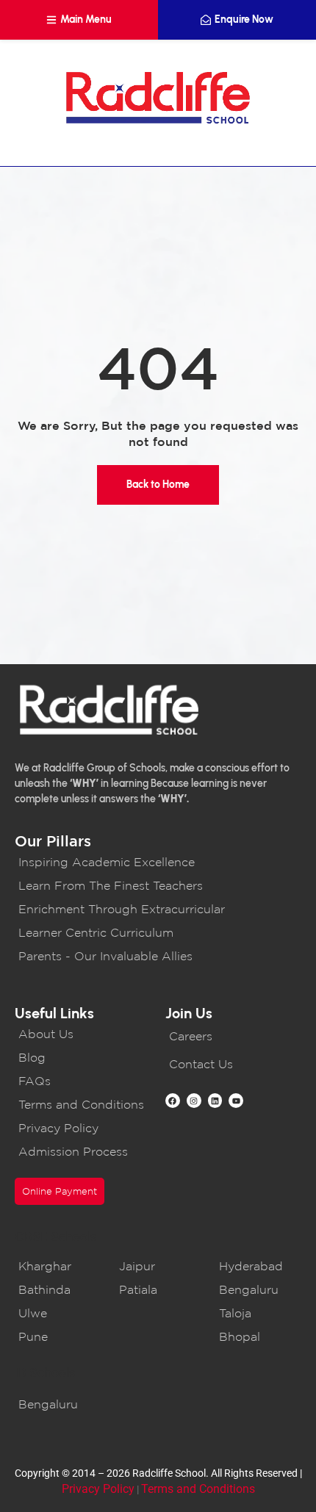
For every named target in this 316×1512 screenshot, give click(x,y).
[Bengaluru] (258, 1289)
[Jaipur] (158, 1266)
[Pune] (58, 1336)
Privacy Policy (98, 1489)
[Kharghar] (58, 1266)
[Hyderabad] (258, 1266)
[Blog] (83, 1057)
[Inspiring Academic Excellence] (158, 862)
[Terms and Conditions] (83, 1104)
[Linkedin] (215, 1100)
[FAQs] (83, 1081)
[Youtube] (236, 1100)
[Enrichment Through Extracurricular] (158, 909)
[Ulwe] (58, 1313)
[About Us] (83, 1034)
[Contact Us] (233, 1064)
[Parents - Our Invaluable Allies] (158, 956)
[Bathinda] (58, 1289)
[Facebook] (172, 1100)
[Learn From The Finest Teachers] (158, 885)
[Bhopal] (258, 1336)
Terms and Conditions (198, 1489)
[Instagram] (194, 1100)
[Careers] (233, 1036)
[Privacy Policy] (83, 1128)
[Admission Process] (83, 1151)
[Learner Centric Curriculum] (158, 932)
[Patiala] (158, 1289)
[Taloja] (258, 1313)
